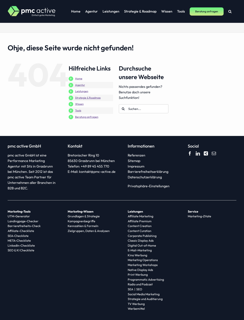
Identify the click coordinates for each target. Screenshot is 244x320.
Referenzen (136, 155)
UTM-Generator (19, 216)
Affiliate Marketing (140, 216)
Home (78, 78)
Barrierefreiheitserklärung (148, 171)
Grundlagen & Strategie (84, 216)
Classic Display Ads (141, 240)
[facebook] (190, 153)
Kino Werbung (137, 255)
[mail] (214, 153)
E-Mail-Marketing (140, 250)
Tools (78, 110)
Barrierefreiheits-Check (24, 226)
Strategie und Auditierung (145, 299)
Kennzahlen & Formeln (83, 226)
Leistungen (81, 91)
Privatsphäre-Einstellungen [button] (148, 186)
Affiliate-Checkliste (21, 231)
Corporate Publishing (142, 236)
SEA (130, 289)
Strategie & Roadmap (88, 97)
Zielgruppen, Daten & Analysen (89, 231)
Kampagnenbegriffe (81, 221)
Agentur (80, 85)
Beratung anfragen (86, 117)
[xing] (206, 153)
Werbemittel (136, 308)
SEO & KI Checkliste (21, 250)
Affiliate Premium (140, 221)
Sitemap (134, 161)
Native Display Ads (140, 270)
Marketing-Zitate (199, 216)
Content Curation (139, 231)
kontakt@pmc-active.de (97, 171)
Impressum (136, 166)
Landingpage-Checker (23, 221)
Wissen (79, 104)
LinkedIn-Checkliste (21, 245)
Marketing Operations (143, 260)
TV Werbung (136, 304)
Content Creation (140, 226)
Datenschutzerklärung (145, 177)
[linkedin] (198, 153)
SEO (139, 289)
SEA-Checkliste (18, 236)
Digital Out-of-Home (142, 245)
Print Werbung (138, 274)
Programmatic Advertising (146, 279)
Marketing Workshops (143, 265)
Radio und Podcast (140, 284)
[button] (230, 11)
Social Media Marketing (144, 294)
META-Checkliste (19, 240)
